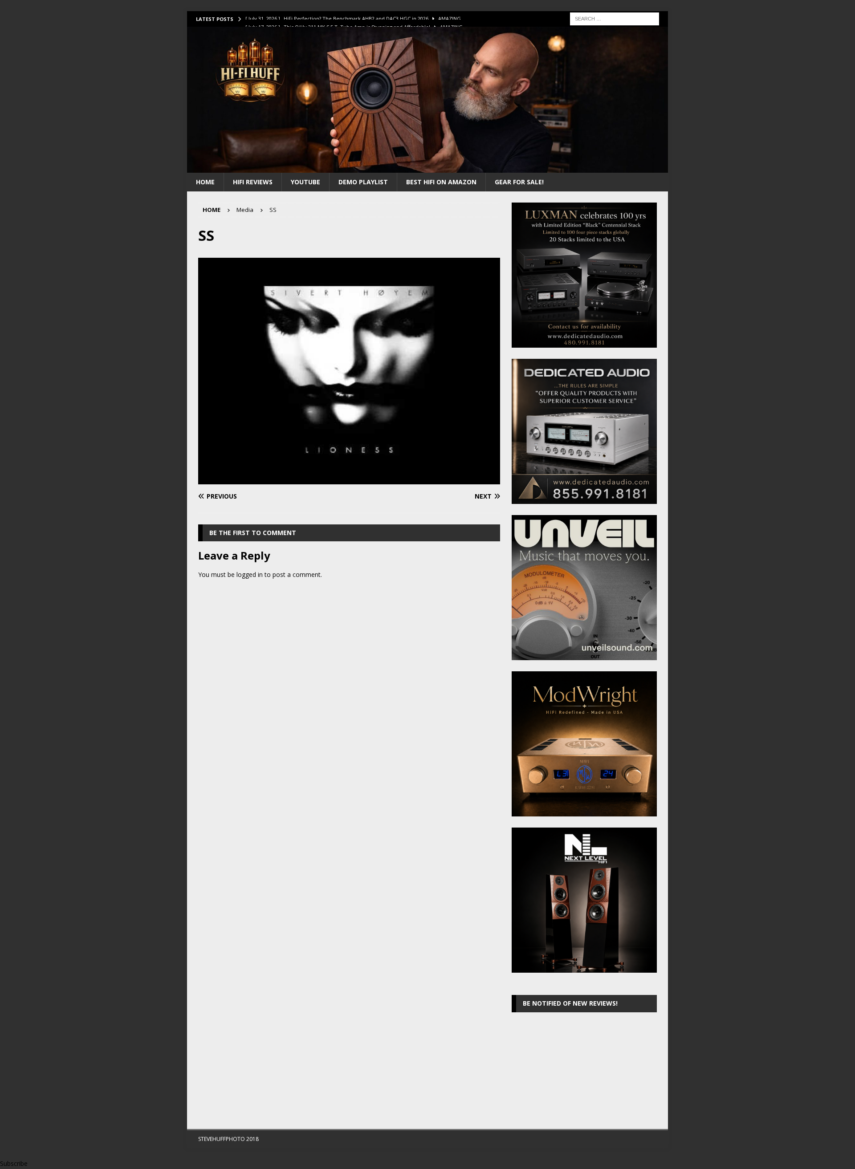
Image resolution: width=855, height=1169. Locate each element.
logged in (249, 574)
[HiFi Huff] (427, 167)
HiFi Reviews (253, 182)
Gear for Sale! (519, 182)
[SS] (349, 479)
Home (205, 182)
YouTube (305, 182)
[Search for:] (614, 18)
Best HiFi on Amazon (441, 182)
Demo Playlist (363, 182)
